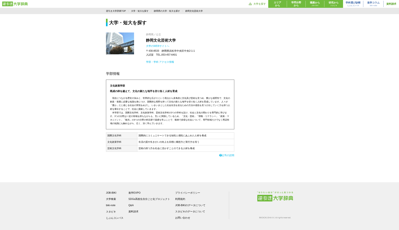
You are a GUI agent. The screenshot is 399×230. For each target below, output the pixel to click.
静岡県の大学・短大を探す (167, 11)
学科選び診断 (353, 4)
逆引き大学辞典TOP (116, 11)
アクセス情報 (166, 62)
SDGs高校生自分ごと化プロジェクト (149, 199)
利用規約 (180, 199)
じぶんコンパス (114, 218)
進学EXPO (134, 192)
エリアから (277, 4)
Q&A (131, 205)
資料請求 (391, 3)
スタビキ (111, 211)
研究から (334, 4)
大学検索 (111, 199)
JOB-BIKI (111, 192)
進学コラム (373, 4)
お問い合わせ (182, 217)
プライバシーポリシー (187, 192)
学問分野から (296, 4)
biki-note (110, 205)
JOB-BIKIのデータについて (190, 205)
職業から (315, 4)
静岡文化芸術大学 (161, 40)
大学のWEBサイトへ (158, 46)
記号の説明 (228, 155)
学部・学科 (152, 62)
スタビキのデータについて (190, 211)
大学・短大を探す (140, 11)
